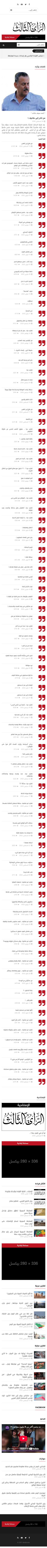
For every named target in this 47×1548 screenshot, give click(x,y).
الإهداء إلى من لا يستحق (24, 690)
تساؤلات (29, 306)
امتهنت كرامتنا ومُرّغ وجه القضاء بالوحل (20, 1054)
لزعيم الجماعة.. (28, 552)
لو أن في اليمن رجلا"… (37, 1138)
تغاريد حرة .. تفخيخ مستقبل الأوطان (21, 217)
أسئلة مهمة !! (28, 847)
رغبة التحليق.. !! (27, 995)
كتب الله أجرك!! (27, 877)
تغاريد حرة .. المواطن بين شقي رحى (21, 503)
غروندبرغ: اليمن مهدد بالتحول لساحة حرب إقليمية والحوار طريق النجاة (23, 1499)
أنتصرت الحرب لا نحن (26, 286)
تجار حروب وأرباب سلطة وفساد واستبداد (20, 729)
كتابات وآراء (40, 72)
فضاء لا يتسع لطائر (26, 385)
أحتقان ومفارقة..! (27, 532)
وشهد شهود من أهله (25, 641)
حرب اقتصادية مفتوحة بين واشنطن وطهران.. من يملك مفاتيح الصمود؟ (17, 1391)
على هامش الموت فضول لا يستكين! (21, 936)
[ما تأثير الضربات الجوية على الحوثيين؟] (39, 1300)
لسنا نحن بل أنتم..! (27, 651)
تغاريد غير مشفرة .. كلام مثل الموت (21, 1025)
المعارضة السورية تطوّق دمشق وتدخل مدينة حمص (17, 1217)
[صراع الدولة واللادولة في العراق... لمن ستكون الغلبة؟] (39, 1380)
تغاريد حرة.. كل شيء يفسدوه (23, 719)
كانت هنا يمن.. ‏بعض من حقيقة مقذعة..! (20, 572)
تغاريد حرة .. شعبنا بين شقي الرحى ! (21, 710)
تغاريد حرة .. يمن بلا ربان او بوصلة (22, 335)
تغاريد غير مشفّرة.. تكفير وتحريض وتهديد (20, 818)
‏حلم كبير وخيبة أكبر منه (25, 365)
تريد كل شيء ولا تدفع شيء (23, 857)
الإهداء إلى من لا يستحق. (24, 700)
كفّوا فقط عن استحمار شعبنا (23, 1015)
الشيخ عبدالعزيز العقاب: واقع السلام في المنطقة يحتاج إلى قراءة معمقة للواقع (23, 1489)
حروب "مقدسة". (27, 296)
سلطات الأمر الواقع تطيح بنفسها (22, 828)
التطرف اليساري (27, 237)
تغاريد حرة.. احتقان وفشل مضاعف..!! (21, 769)
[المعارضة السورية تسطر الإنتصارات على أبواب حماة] (39, 1227)
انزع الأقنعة (29, 424)
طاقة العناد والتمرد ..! (26, 444)
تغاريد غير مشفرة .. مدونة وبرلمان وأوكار (20, 1084)
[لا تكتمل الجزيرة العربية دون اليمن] (39, 1330)
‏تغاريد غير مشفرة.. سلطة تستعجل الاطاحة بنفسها (17, 808)
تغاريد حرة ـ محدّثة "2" (25, 788)
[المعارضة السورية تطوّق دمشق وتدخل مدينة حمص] (39, 1217)
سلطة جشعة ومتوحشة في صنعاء (22, 956)
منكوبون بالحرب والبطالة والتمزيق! (22, 907)
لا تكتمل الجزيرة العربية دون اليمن (20, 1329)
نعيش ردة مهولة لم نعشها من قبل (21, 621)
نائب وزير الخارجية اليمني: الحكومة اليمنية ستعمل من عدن (25, 1479)
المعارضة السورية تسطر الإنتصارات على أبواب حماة (17, 1227)
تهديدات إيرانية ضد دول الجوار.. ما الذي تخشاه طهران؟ (17, 1360)
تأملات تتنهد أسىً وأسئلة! (24, 207)
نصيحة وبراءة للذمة (26, 798)
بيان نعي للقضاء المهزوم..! (24, 542)
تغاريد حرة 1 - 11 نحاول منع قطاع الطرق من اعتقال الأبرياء (17, 474)
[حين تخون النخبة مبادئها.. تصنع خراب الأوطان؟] (39, 1309)
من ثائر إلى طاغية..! (36, 123)
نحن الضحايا (29, 316)
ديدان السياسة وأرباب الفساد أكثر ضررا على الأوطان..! (17, 750)
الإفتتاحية (41, 1102)
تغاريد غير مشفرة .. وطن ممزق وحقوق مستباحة (18, 1074)
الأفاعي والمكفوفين (26, 247)
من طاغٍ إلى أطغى (26, 148)
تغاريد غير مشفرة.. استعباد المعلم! (22, 887)
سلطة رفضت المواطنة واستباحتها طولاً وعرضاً (18, 394)
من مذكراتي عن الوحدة (25, 985)
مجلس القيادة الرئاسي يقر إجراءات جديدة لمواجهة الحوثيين (26, 58)
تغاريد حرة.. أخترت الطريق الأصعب (22, 188)
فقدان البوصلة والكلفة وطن (24, 198)
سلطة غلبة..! (28, 562)
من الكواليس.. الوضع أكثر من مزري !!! (21, 1064)
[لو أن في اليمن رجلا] (23, 1122)
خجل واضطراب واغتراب (26, 493)
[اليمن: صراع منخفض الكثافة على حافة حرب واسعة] (39, 1340)
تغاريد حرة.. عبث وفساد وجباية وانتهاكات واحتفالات (17, 780)
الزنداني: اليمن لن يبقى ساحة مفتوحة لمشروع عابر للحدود (25, 1471)
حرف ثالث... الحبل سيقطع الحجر (23, 266)
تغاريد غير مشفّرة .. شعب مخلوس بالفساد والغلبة (17, 926)
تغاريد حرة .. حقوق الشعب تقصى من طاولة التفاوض (17, 435)
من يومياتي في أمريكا (25, 227)
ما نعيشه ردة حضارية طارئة (24, 838)
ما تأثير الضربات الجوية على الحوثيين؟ (19, 1298)
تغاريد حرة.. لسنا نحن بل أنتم (24, 631)
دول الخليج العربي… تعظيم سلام (20, 1206)
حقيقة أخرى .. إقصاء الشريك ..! (23, 355)
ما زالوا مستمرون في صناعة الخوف (22, 680)
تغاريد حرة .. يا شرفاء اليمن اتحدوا (22, 522)
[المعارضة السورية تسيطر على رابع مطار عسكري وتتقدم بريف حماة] (39, 1238)
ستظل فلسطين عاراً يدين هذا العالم (21, 739)
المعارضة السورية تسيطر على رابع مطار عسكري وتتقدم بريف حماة (17, 1238)
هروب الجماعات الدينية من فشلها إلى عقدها (19, 897)
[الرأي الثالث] (29, 26)
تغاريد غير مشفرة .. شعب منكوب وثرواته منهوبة (18, 1035)
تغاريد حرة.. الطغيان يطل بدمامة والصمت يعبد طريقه (17, 514)
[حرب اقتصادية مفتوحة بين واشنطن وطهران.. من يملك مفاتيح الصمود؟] (39, 1391)
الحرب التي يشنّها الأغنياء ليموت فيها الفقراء (18, 660)
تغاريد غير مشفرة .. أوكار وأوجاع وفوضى (20, 966)
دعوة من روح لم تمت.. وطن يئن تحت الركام (19, 178)
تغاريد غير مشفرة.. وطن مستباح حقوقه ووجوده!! (17, 946)
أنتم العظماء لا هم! (26, 483)
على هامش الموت (27, 257)
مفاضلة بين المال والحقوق (24, 326)
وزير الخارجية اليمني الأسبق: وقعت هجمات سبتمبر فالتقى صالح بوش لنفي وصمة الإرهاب (23, 1510)
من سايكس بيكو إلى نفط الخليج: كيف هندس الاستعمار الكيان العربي (17, 1402)
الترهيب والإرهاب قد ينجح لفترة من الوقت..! (19, 601)
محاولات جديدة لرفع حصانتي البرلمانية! (20, 867)
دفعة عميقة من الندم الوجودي (23, 276)
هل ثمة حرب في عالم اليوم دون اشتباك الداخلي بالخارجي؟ (17, 1320)
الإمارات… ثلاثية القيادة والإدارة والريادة (18, 1196)
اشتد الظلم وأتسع (27, 404)
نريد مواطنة (29, 670)
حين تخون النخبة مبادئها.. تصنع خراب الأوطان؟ (17, 1309)
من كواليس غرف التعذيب (25, 345)
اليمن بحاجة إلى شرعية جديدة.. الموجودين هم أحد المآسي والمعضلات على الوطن (17, 169)
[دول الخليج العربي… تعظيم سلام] (39, 1207)
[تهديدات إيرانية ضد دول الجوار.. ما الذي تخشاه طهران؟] (39, 1359)
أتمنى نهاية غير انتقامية (25, 582)
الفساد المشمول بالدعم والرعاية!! (22, 916)
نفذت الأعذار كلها (27, 591)
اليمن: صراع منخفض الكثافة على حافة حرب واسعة (17, 1340)
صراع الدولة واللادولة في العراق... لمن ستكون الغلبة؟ (17, 1381)
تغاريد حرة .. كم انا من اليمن (24, 463)
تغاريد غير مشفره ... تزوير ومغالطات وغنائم (19, 976)
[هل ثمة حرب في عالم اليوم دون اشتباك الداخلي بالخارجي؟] (39, 1320)
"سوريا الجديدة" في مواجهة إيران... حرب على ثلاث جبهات (17, 1370)
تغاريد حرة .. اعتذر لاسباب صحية (23, 454)
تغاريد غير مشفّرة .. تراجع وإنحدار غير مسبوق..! (18, 1044)
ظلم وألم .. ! (28, 1005)
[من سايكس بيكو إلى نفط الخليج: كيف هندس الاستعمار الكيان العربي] (39, 1402)
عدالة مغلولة (28, 158)
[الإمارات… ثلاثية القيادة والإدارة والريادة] (39, 1197)
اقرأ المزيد (41, 144)
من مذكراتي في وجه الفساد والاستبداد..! (20, 611)
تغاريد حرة (29, 375)
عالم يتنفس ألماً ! (27, 759)
